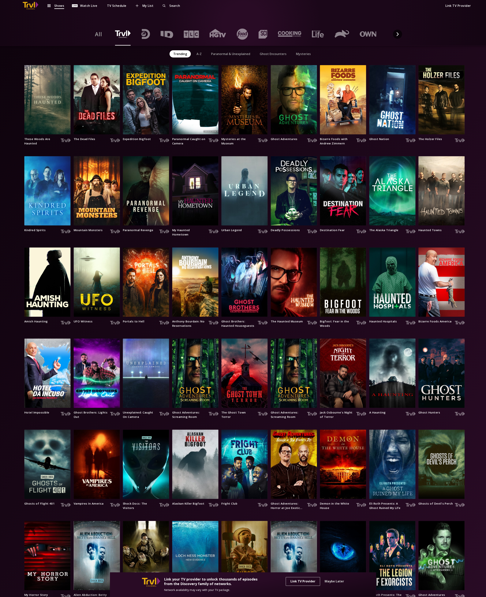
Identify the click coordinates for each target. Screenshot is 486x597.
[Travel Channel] (32, 5)
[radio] (98, 34)
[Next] (397, 34)
